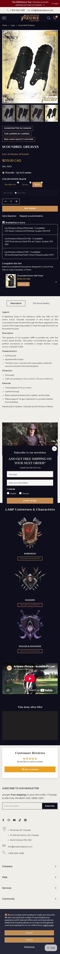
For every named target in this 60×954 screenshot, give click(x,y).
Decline (29, 940)
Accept (29, 933)
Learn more (48, 925)
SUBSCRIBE (30, 500)
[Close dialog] (54, 449)
